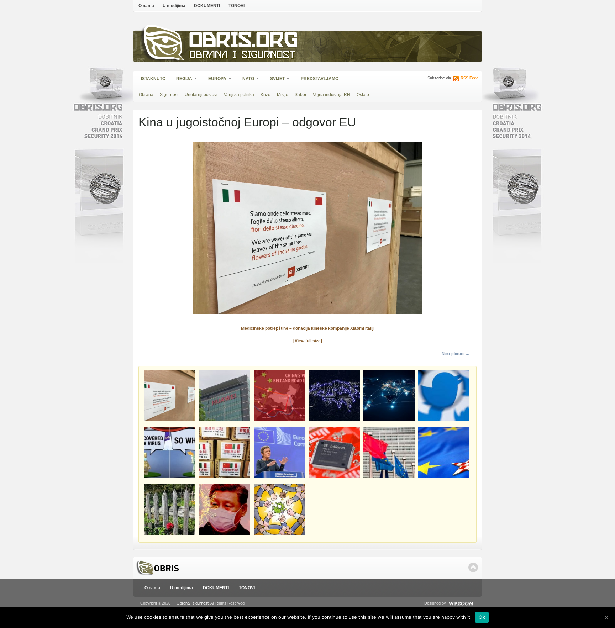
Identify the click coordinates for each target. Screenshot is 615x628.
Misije (282, 94)
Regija (182, 79)
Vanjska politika (239, 94)
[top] (473, 567)
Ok (482, 617)
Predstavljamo (319, 78)
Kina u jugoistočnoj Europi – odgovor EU (247, 122)
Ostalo (363, 94)
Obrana (146, 94)
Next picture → (455, 354)
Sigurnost (169, 94)
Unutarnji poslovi (201, 94)
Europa (215, 79)
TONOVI (236, 5)
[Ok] (606, 617)
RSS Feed (470, 78)
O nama (146, 5)
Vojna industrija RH (331, 94)
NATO (246, 79)
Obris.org (243, 42)
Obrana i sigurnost (242, 55)
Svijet (275, 79)
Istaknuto (153, 78)
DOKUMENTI (207, 5)
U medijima (174, 5)
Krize (265, 94)
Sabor (300, 94)
